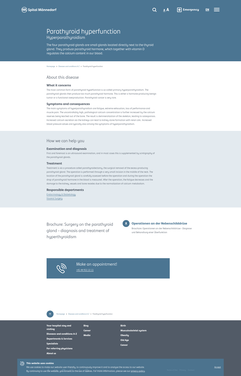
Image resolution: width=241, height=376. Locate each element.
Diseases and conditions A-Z (69, 66)
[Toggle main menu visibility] (217, 10)
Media (87, 335)
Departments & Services (59, 339)
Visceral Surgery (54, 198)
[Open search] (154, 10)
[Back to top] (50, 314)
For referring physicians (60, 348)
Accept (217, 367)
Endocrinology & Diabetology (61, 194)
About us (51, 353)
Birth (123, 325)
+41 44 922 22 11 (85, 270)
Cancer (124, 345)
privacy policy (138, 371)
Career (87, 330)
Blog (86, 325)
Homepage (51, 66)
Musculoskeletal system (133, 330)
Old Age (124, 340)
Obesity (124, 335)
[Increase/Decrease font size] (166, 10)
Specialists (52, 343)
